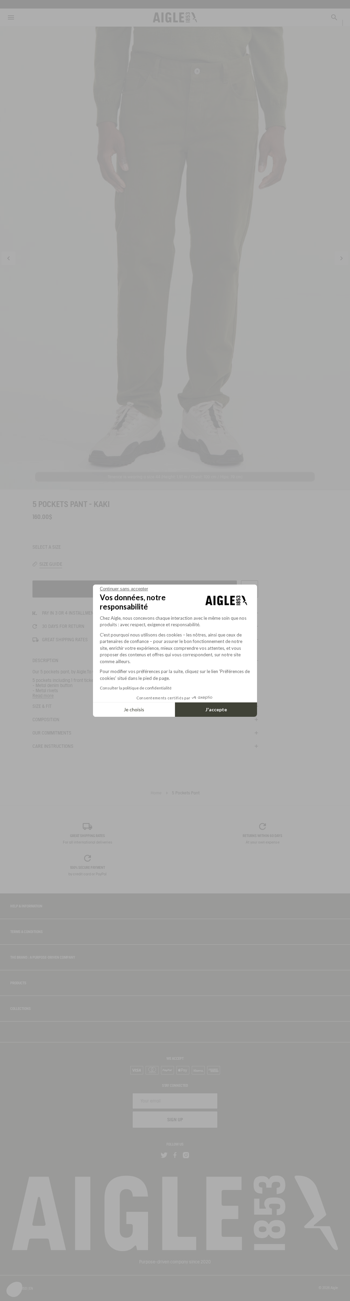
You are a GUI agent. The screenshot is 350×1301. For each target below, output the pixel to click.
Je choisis (134, 709)
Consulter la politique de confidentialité (136, 687)
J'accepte (216, 709)
